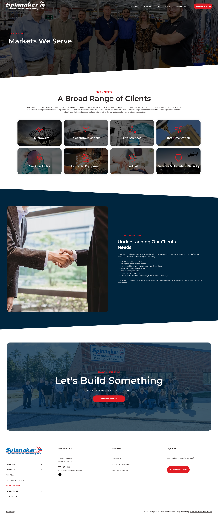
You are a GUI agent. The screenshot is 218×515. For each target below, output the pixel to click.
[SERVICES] (42, 464)
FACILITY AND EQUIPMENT (15, 480)
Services (144, 280)
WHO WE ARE (10, 475)
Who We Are (117, 458)
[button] (134, 6)
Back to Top (10, 512)
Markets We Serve (120, 470)
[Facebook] (60, 475)
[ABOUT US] (42, 469)
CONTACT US (12, 496)
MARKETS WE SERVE (13, 485)
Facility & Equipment (121, 464)
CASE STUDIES (12, 491)
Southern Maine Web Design (201, 512)
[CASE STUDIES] (42, 491)
